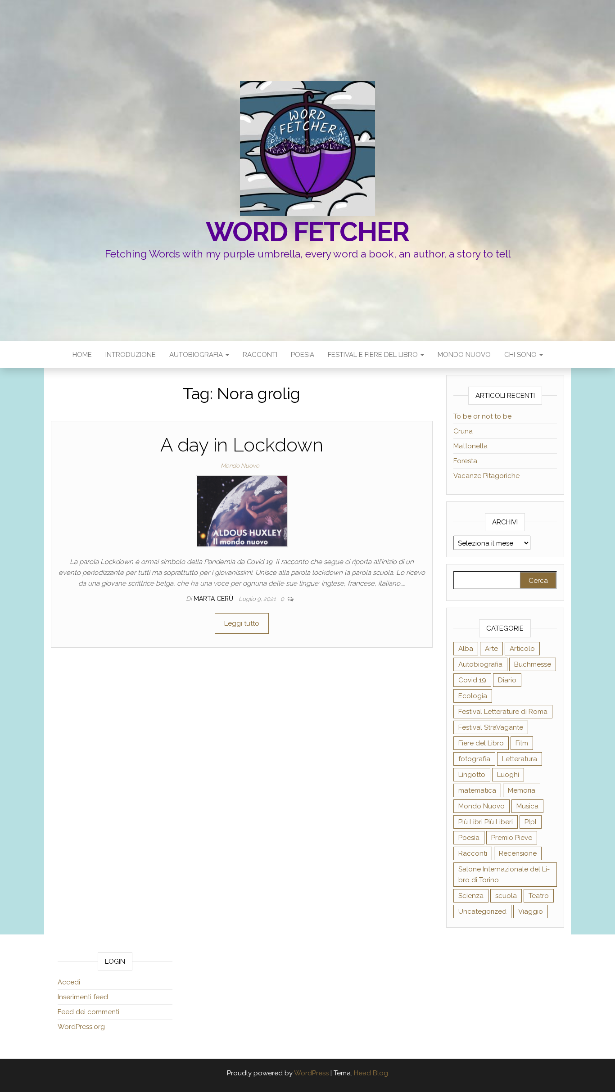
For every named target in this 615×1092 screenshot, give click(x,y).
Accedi (69, 982)
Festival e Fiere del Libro (374, 355)
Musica (527, 806)
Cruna (463, 431)
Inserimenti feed (83, 997)
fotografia (474, 759)
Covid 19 (472, 680)
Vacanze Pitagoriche (486, 476)
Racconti (260, 355)
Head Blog (371, 1073)
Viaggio (530, 911)
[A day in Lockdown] (242, 511)
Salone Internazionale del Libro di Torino (504, 874)
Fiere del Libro (481, 743)
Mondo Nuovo (464, 355)
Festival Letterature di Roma (502, 712)
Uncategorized (482, 911)
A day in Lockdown (241, 445)
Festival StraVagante (490, 727)
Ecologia (472, 696)
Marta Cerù (214, 598)
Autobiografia (197, 355)
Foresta (465, 461)
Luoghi (508, 775)
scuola (506, 896)
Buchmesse (532, 664)
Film (522, 743)
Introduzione (130, 355)
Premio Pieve (511, 838)
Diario (507, 680)
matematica (477, 790)
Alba (465, 649)
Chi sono (521, 355)
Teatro (539, 896)
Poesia (302, 355)
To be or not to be (482, 416)
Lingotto (471, 775)
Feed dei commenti (88, 1012)
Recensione (518, 853)
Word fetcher (308, 232)
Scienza (471, 896)
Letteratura (519, 759)
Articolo (522, 649)
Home (82, 355)
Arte (491, 649)
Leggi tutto (241, 623)
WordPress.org (81, 1027)
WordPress (311, 1073)
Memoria (521, 790)
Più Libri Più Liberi (485, 822)
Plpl (531, 822)
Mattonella (470, 446)
